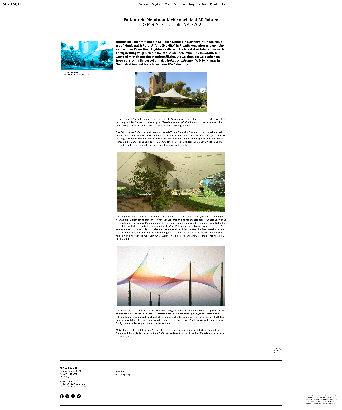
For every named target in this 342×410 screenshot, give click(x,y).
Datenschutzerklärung (329, 403)
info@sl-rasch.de (68, 381)
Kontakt (214, 4)
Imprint (120, 372)
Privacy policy (123, 374)
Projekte (156, 4)
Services (143, 4)
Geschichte (179, 4)
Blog (191, 4)
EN (223, 4)
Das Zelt (120, 132)
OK (322, 406)
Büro (167, 4)
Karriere (202, 4)
